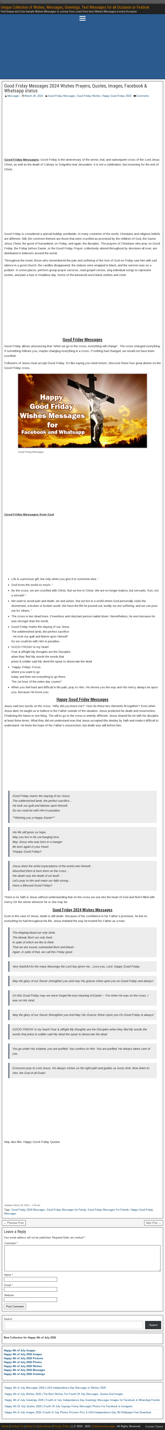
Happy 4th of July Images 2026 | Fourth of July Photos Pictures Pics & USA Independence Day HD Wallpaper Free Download (78, 1412)
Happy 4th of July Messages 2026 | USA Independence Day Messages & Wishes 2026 (55, 1387)
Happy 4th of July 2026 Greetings (24, 1374)
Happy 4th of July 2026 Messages (24, 1370)
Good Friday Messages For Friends (108, 1209)
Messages (13, 95)
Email (8, 1285)
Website (9, 1295)
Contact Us (17, 1426)
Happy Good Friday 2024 (116, 95)
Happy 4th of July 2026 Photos (23, 1362)
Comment (11, 1243)
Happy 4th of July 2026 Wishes (23, 1366)
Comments (142, 95)
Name (8, 1274)
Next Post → (153, 1222)
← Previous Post (14, 1222)
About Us (31, 1426)
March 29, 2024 (34, 95)
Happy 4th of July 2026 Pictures (23, 1358)
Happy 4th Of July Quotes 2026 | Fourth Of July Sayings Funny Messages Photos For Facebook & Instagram (69, 1406)
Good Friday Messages (61, 95)
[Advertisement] (82, 51)
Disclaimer (45, 1426)
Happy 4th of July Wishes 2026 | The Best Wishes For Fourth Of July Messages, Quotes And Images (64, 1394)
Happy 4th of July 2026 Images (23, 1354)
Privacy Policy (61, 1426)
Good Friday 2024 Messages (28, 1209)
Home (5, 1426)
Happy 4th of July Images (19, 1350)
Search (8, 1319)
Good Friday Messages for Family (66, 1209)
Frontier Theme (154, 1426)
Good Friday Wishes (89, 95)
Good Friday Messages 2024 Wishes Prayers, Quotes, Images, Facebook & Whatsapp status (75, 88)
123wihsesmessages (103, 1426)
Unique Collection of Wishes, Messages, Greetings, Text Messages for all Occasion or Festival (75, 7)
